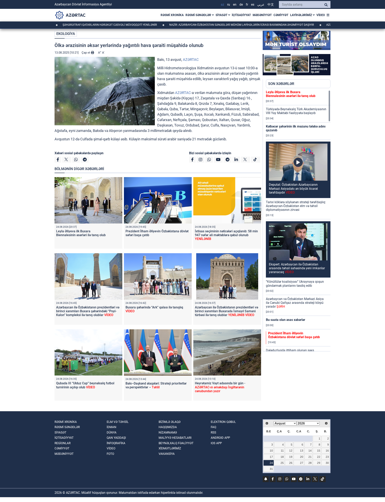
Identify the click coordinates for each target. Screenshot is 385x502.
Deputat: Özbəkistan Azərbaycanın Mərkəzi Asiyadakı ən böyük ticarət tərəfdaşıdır (293, 188)
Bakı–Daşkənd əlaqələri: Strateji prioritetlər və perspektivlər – (156, 385)
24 (271, 462)
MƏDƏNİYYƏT (262, 15)
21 (310, 456)
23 (327, 456)
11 (282, 450)
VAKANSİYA (167, 454)
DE (241, 4)
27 (301, 462)
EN (234, 4)
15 (318, 450)
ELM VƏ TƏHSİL (118, 422)
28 (310, 462)
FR (247, 4)
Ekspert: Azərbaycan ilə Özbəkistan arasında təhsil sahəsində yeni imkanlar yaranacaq (297, 268)
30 (327, 462)
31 (271, 468)
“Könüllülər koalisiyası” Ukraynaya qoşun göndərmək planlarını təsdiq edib (295, 283)
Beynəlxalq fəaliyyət (176, 443)
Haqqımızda (168, 427)
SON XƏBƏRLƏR (281, 84)
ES (252, 4)
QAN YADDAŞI (116, 438)
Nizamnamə (168, 432)
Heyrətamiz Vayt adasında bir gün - (220, 387)
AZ (222, 4)
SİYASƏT (222, 15)
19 (290, 456)
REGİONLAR (63, 443)
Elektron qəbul (223, 422)
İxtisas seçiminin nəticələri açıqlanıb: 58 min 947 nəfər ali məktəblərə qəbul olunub (226, 235)
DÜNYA (112, 432)
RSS (213, 432)
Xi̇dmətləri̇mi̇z (170, 448)
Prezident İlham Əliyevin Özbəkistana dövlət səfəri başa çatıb (294, 335)
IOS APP (216, 443)
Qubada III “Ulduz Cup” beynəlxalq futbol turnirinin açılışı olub (85, 385)
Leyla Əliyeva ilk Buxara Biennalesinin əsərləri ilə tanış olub (81, 233)
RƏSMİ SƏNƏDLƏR (198, 15)
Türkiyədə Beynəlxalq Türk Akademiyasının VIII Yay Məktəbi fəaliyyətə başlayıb (296, 111)
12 (290, 450)
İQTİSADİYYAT (241, 15)
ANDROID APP (220, 438)
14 (310, 450)
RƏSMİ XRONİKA (172, 15)
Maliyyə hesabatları (175, 438)
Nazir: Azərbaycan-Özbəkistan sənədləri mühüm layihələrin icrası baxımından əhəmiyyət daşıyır (220, 24)
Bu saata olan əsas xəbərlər (285, 320)
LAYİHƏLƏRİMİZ (301, 15)
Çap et (86, 52)
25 (282, 462)
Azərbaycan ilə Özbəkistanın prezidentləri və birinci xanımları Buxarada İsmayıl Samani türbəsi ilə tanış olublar (226, 311)
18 (282, 456)
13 (301, 450)
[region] (298, 220)
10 (271, 450)
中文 (270, 4)
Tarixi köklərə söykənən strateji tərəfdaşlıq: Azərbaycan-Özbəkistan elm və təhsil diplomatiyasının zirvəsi (296, 206)
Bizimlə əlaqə (169, 422)
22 (318, 456)
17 (271, 456)
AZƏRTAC (191, 59)
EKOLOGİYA (65, 34)
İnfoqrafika (116, 443)
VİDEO (320, 15)
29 (318, 462)
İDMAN (111, 427)
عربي (260, 4)
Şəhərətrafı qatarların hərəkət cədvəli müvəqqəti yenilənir (88, 24)
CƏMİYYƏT (281, 15)
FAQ (213, 427)
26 (290, 462)
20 (301, 456)
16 (327, 450)
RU (228, 4)
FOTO (110, 454)
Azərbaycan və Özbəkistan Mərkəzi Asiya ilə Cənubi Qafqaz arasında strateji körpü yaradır (295, 302)
